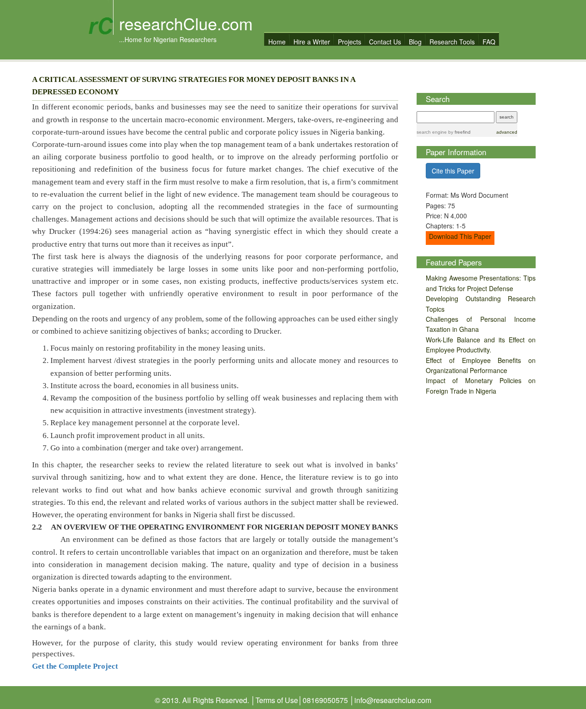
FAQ (489, 41)
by (459, 132)
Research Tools (452, 41)
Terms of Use (276, 700)
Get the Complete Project (75, 666)
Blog (415, 41)
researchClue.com (186, 23)
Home (277, 41)
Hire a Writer (311, 41)
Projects (349, 41)
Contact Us (385, 41)
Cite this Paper (453, 170)
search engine (432, 132)
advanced (506, 132)
